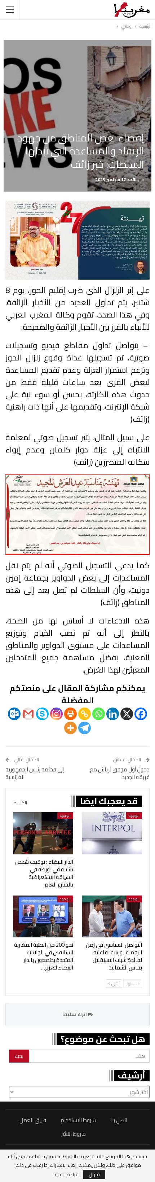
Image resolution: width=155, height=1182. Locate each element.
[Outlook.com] (14, 714)
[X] (126, 714)
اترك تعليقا (75, 1014)
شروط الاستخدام (78, 1120)
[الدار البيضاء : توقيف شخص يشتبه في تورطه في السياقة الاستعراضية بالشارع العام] (43, 833)
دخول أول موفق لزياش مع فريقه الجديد (120, 773)
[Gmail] (28, 714)
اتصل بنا (118, 1120)
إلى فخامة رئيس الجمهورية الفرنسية (34, 773)
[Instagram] (56, 714)
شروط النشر (73, 1134)
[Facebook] (140, 714)
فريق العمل (32, 1120)
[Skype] (42, 714)
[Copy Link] (84, 714)
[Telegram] (84, 728)
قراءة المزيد (66, 1174)
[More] (70, 728)
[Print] (70, 714)
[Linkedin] (112, 714)
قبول (94, 1174)
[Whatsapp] (98, 714)
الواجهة (134, 816)
